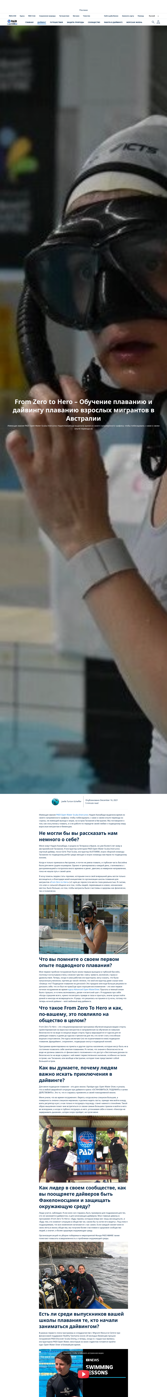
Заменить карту (128, 16)
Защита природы (75, 22)
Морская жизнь (134, 22)
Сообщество (94, 22)
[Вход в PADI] (158, 22)
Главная (29, 22)
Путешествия (64, 16)
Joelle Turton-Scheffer (71, 801)
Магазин (76, 16)
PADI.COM (12, 16)
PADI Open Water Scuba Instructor (72, 814)
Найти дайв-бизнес (111, 16)
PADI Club (31, 16)
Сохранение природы (47, 16)
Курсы (22, 16)
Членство (86, 16)
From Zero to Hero (59, 882)
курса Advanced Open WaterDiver (83, 989)
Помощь (141, 16)
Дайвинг (41, 22)
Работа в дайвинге (113, 22)
